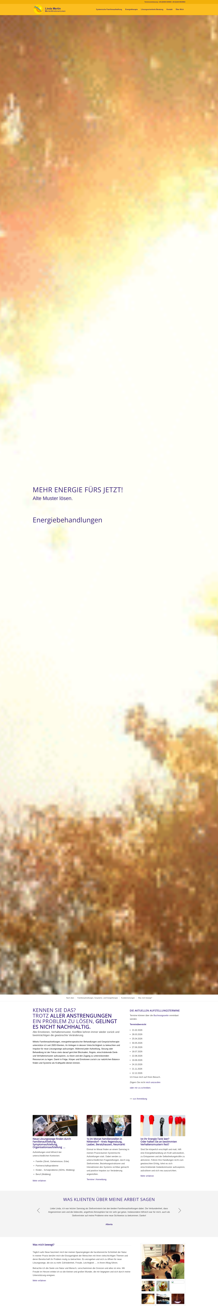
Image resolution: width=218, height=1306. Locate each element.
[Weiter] (179, 1210)
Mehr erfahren (39, 1181)
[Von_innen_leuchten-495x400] (177, 1299)
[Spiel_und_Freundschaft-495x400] (163, 1261)
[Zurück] (38, 1210)
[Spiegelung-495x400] (162, 1299)
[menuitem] (109, 9)
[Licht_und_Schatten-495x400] (148, 1299)
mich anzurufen (153, 1082)
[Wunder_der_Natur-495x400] (162, 1286)
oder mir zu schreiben (140, 1088)
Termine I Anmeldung (96, 1179)
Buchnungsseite (161, 1015)
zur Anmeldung (140, 1099)
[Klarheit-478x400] (177, 1286)
